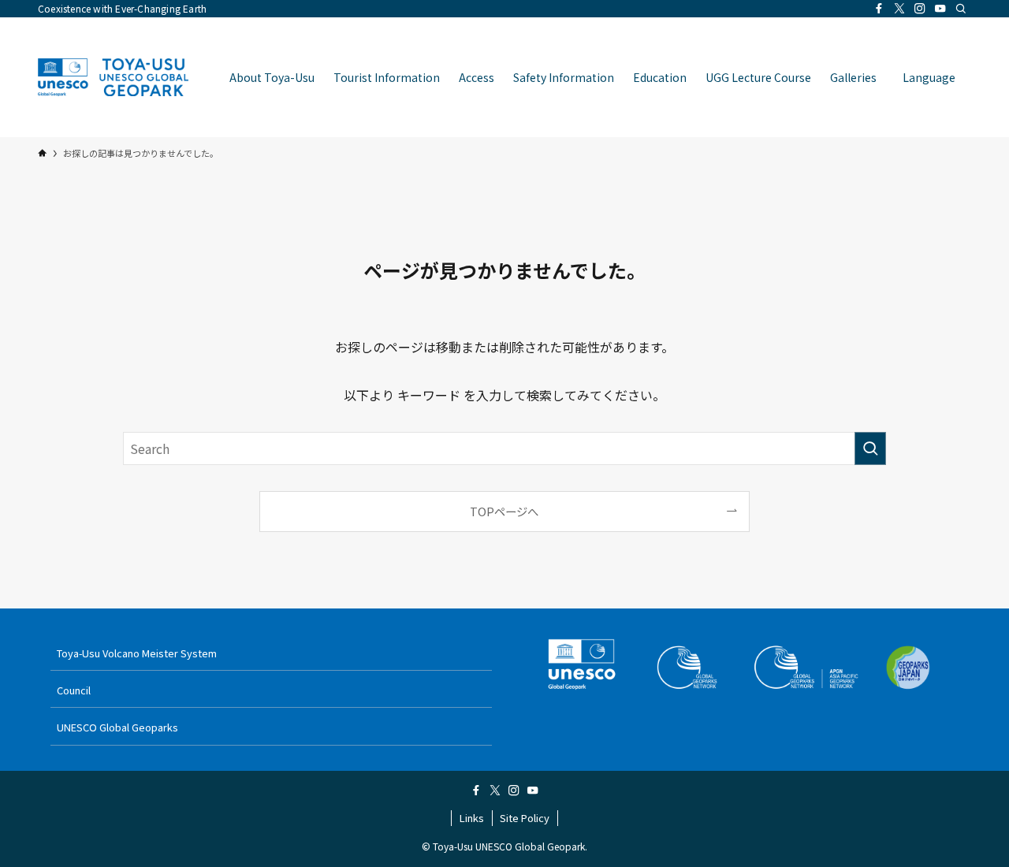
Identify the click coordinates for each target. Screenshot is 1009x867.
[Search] (961, 8)
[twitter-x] (899, 8)
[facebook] (879, 8)
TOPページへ (504, 511)
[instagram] (920, 8)
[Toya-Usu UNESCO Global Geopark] (113, 77)
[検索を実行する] (870, 448)
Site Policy (524, 817)
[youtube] (940, 8)
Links (472, 817)
